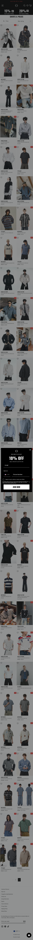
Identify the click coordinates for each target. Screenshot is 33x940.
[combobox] (7, 474)
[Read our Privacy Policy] (29, 482)
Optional (6, 471)
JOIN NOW (16, 487)
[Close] (30, 450)
